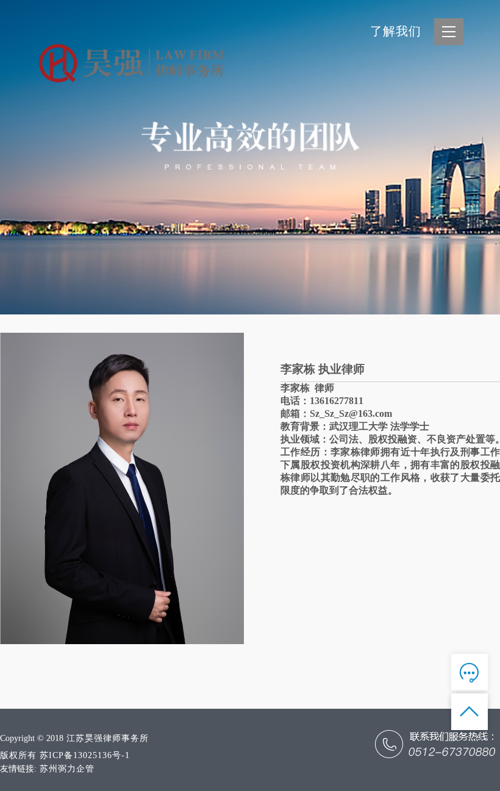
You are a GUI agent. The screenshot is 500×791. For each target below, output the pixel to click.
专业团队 (439, 137)
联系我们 (439, 207)
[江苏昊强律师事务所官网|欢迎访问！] (152, 63)
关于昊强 (439, 91)
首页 (451, 68)
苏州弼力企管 (67, 768)
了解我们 (395, 31)
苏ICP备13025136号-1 (85, 755)
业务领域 (439, 114)
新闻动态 (439, 184)
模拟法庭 (439, 161)
